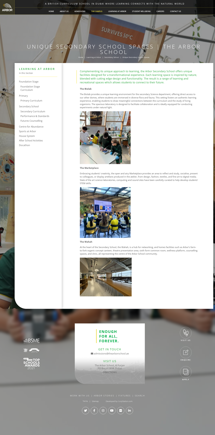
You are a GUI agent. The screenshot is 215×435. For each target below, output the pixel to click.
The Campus (96, 11)
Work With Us (80, 395)
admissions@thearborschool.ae (111, 353)
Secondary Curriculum (32, 111)
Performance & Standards (34, 116)
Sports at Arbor (27, 131)
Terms (85, 401)
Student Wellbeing (141, 11)
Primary (23, 95)
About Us (64, 11)
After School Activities (31, 140)
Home (51, 11)
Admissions (79, 11)
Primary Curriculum (31, 100)
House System (27, 136)
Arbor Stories (104, 395)
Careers (160, 11)
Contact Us (175, 11)
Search (140, 395)
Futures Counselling (31, 120)
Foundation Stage (28, 81)
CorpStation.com (125, 401)
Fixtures (124, 395)
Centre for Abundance (31, 126)
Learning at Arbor (117, 11)
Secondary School (111, 57)
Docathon (24, 145)
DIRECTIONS (110, 372)
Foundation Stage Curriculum (30, 88)
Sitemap (95, 401)
